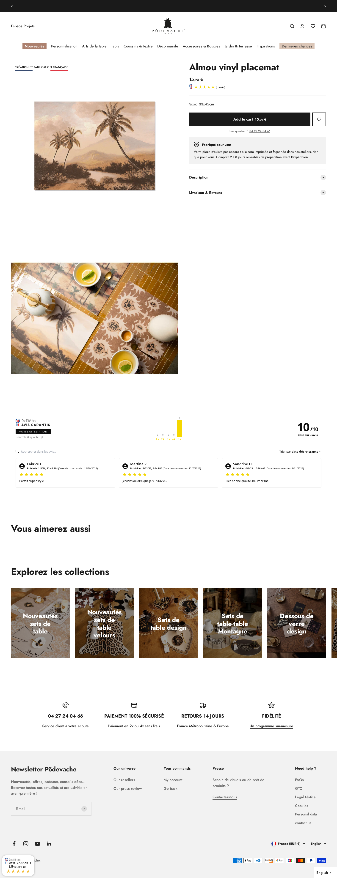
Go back (170, 788)
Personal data (306, 814)
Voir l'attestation (33, 431)
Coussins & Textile (138, 46)
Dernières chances (297, 46)
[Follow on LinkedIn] (49, 844)
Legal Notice (305, 797)
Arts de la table (94, 46)
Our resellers (124, 779)
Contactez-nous (225, 797)
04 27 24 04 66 (259, 131)
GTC (298, 788)
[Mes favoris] (319, 119)
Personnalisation (64, 46)
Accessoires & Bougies (201, 46)
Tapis (115, 46)
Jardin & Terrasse (238, 46)
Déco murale (167, 46)
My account (173, 779)
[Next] (325, 6)
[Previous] (12, 6)
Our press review (127, 788)
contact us (303, 823)
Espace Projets (23, 26)
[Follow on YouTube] (37, 844)
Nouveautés (34, 46)
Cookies (301, 805)
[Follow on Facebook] (14, 844)
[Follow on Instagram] (26, 844)
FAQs (299, 779)
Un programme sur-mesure (271, 726)
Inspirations (266, 46)
